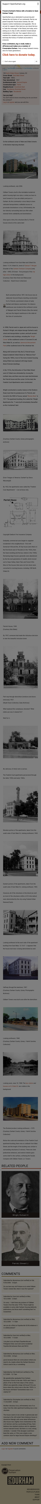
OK (36, 61)
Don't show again (10, 61)
